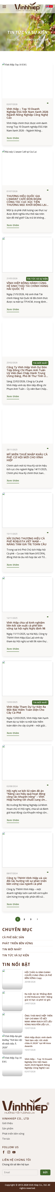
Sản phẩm (7, 1128)
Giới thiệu (7, 1123)
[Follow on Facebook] (3, 1152)
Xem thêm (13, 138)
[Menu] (4, 7)
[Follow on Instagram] (8, 1152)
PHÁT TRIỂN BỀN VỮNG (17, 943)
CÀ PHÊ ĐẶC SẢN (13, 937)
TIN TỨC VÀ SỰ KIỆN (15, 955)
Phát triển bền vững (13, 1133)
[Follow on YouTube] (13, 1152)
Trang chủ (14, 39)
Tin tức (6, 1138)
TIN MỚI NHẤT (12, 949)
